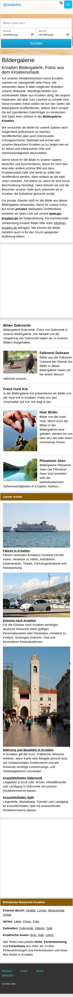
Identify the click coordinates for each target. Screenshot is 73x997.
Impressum (7, 971)
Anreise (7, 31)
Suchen (36, 43)
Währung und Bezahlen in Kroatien (28, 750)
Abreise (42, 31)
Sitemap (39, 971)
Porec (27, 921)
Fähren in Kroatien (16, 551)
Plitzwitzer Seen (53, 461)
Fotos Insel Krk (15, 389)
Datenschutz (7, 975)
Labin (17, 921)
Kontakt (23, 971)
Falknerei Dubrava (54, 353)
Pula (36, 921)
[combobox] (36, 23)
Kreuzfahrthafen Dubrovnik (22, 778)
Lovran (42, 910)
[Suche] (61, 3)
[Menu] (68, 4)
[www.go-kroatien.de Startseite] (13, 4)
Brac (33, 935)
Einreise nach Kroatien (19, 620)
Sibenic (40, 928)
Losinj (49, 935)
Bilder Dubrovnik (17, 325)
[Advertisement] (36, 280)
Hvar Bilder (49, 412)
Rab (41, 935)
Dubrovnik (26, 928)
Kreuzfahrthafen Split (18, 797)
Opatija (30, 910)
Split (49, 928)
